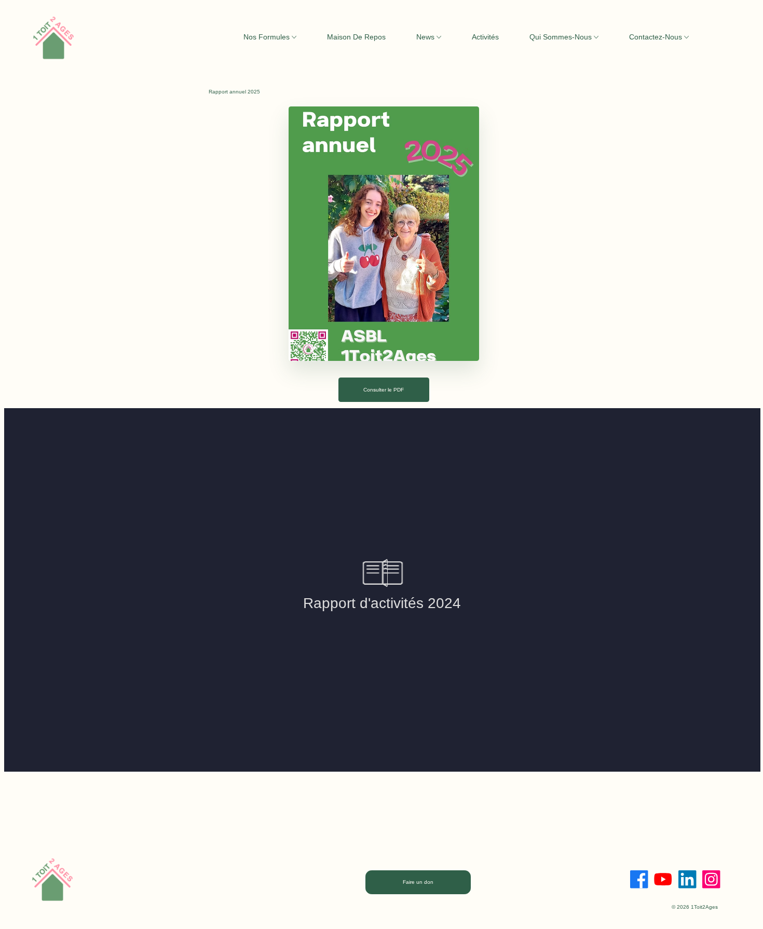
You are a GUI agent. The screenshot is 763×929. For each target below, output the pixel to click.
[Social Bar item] (639, 879)
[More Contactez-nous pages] (686, 37)
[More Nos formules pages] (294, 37)
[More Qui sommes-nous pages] (596, 37)
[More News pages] (439, 37)
